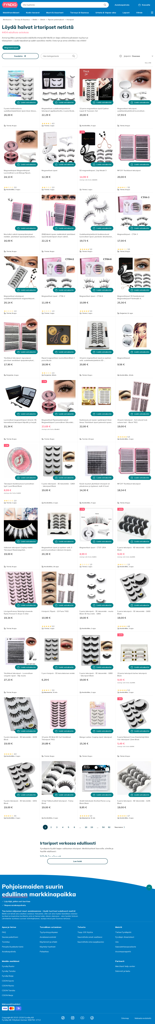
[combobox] (65, 5)
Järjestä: (127, 56)
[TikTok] (63, 1018)
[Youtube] (82, 1018)
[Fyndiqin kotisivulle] (10, 5)
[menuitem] (11, 12)
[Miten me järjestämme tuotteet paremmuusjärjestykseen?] (120, 56)
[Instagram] (73, 1018)
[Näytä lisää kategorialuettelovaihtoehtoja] (152, 12)
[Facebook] (92, 1018)
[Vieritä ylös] (149, 887)
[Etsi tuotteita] (105, 5)
